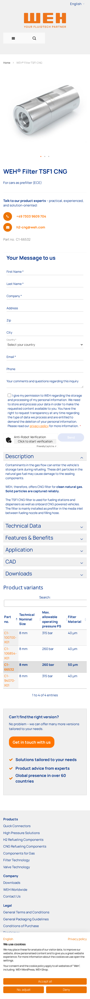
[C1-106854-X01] (29, 653)
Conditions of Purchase (21, 926)
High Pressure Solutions (21, 833)
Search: (45, 597)
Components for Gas (19, 853)
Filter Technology (16, 860)
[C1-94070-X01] (29, 680)
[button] (77, 4)
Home (6, 63)
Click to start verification (35, 441)
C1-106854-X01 (10, 653)
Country (11, 339)
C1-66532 (9, 667)
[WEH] (45, 20)
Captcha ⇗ (46, 446)
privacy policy (39, 426)
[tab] (45, 456)
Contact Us (12, 896)
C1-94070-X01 (9, 681)
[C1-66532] (29, 667)
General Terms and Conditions (26, 912)
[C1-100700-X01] (29, 637)
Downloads (11, 882)
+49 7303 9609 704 (31, 216)
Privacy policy (77, 939)
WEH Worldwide (15, 889)
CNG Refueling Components (24, 846)
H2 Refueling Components (23, 839)
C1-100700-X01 (10, 638)
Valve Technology (16, 867)
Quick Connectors (17, 826)
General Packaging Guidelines (26, 919)
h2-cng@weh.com (30, 227)
